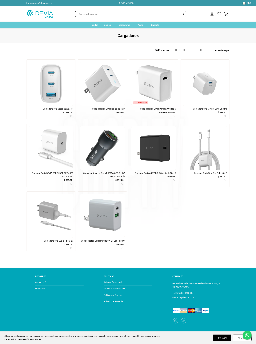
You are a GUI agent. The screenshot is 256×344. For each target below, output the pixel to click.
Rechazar (222, 338)
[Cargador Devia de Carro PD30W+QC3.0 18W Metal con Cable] (102, 148)
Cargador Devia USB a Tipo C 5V (58, 241)
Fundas (94, 25)
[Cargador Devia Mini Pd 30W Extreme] (205, 84)
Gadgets (155, 25)
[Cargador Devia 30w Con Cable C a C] (205, 148)
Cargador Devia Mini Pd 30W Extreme (210, 109)
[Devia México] (40, 14)
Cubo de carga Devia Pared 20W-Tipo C (158, 109)
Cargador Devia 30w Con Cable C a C (210, 173)
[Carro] (226, 14)
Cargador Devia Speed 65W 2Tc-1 (58, 109)
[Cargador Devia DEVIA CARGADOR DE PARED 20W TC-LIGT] (51, 148)
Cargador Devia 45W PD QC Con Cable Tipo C (155, 173)
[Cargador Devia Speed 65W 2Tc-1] (51, 84)
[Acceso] (212, 14)
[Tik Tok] (183, 321)
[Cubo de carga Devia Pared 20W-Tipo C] (153, 84)
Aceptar (242, 338)
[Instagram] (175, 321)
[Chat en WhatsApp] (247, 335)
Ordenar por (223, 50)
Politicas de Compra (113, 295)
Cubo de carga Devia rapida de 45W (108, 109)
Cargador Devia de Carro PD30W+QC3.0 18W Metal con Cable (104, 175)
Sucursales (40, 288)
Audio (141, 25)
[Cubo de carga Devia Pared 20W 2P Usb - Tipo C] (102, 216)
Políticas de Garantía (113, 301)
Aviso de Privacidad (113, 282)
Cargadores (125, 25)
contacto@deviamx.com (41, 3)
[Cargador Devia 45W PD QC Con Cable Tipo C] (153, 148)
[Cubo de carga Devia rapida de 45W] (102, 84)
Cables (107, 25)
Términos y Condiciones (114, 288)
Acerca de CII (41, 282)
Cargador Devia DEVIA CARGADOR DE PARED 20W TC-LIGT (52, 175)
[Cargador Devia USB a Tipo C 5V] (51, 216)
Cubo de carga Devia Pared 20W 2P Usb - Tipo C (103, 241)
